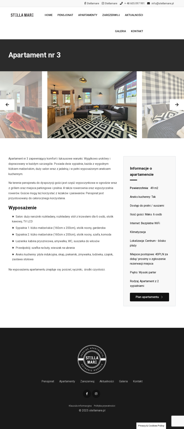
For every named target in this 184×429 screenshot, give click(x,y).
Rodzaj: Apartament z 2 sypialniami (144, 283)
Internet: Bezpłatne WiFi (145, 223)
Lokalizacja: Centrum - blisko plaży (148, 243)
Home (48, 15)
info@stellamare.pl (163, 3)
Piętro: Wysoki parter (143, 272)
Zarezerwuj (111, 15)
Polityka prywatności (104, 405)
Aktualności (134, 15)
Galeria (120, 31)
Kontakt (137, 31)
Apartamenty (87, 15)
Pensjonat (65, 15)
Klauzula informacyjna (80, 405)
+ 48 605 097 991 (134, 3)
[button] (7, 104)
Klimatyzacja (138, 232)
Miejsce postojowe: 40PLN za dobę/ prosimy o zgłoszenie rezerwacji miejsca (149, 259)
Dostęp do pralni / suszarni (147, 205)
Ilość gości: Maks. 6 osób (146, 214)
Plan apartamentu (147, 297)
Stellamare (92, 3)
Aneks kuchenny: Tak (143, 197)
